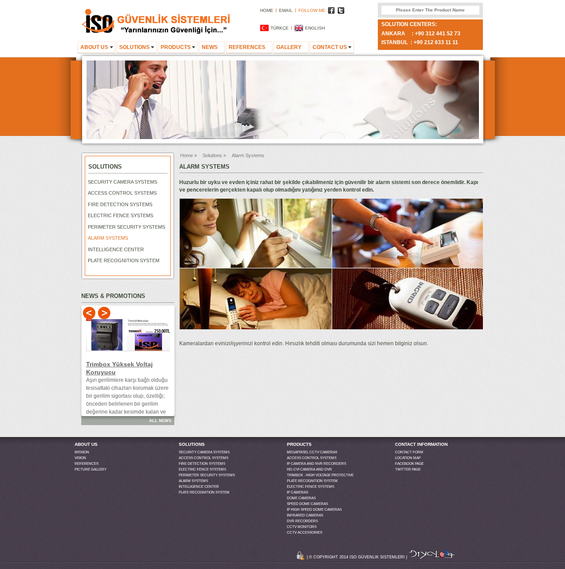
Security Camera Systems (122, 182)
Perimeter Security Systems (126, 227)
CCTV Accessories (304, 533)
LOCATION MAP (408, 458)
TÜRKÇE (280, 28)
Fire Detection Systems (120, 204)
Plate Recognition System (123, 260)
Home (186, 155)
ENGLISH (315, 28)
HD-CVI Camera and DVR (309, 469)
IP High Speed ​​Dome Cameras (314, 510)
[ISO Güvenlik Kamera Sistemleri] (157, 32)
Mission (82, 452)
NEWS (210, 47)
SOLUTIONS (134, 47)
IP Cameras (297, 492)
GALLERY (288, 47)
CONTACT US (330, 47)
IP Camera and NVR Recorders (316, 464)
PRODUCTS (176, 47)
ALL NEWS (160, 420)
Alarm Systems (108, 238)
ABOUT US (94, 47)
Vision (80, 458)
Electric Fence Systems (120, 215)
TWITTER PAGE (408, 469)
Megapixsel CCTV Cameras (312, 452)
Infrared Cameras (305, 515)
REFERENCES (247, 47)
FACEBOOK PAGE (409, 464)
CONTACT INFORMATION (421, 444)
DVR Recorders (302, 521)
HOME (266, 10)
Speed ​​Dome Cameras (307, 504)
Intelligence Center (116, 249)
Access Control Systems (122, 193)
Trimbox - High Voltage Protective (320, 475)
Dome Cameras (301, 498)
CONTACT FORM (409, 452)
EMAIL (286, 10)
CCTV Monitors (301, 527)
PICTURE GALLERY (90, 469)
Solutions (212, 155)
